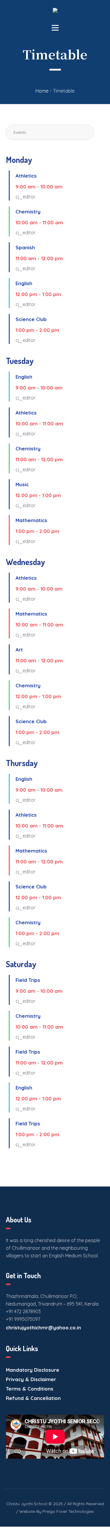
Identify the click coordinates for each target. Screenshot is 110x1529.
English (24, 283)
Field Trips (28, 980)
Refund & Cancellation (33, 1398)
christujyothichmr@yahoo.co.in (43, 1327)
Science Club (31, 319)
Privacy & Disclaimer (31, 1379)
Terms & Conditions (29, 1389)
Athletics (26, 176)
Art (19, 649)
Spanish (25, 247)
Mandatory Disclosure (32, 1370)
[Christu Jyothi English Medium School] (55, 12)
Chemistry (28, 211)
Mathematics (31, 520)
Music (22, 484)
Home (41, 91)
